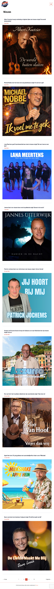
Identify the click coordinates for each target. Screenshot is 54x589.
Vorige (5, 579)
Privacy (36, 585)
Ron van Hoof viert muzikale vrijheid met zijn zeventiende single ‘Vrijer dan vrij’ (24, 394)
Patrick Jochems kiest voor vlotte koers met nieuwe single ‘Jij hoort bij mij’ (23, 269)
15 (34, 579)
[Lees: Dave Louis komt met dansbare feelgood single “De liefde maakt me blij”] (27, 545)
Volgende (48, 579)
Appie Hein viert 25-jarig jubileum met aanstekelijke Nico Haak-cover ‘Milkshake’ (25, 455)
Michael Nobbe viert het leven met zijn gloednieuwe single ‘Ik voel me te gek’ (24, 82)
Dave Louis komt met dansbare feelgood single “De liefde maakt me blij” (22, 517)
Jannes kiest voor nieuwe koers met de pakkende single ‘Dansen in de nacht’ (24, 207)
